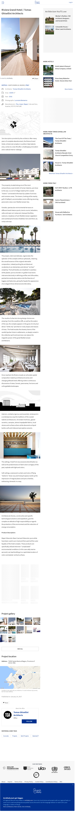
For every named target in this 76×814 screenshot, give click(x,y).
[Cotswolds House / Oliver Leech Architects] (49, 30)
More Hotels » (69, 89)
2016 (10, 97)
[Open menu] (2, 2)
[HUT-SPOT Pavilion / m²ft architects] (48, 192)
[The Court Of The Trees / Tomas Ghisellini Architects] (48, 142)
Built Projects (25, 736)
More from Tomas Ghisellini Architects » (61, 173)
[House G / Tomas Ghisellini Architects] (48, 167)
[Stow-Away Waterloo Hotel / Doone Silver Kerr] (48, 82)
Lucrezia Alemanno (21, 100)
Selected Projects (37, 736)
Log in (71, 2)
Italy (27, 85)
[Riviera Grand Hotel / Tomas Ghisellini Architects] (3, 621)
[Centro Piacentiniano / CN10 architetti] (48, 204)
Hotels (4, 85)
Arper (21, 104)
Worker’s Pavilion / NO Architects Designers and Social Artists (63, 18)
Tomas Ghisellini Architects (22, 89)
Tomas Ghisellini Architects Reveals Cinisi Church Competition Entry (64, 153)
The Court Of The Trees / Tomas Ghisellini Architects (63, 140)
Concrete (6, 736)
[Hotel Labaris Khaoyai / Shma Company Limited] (48, 70)
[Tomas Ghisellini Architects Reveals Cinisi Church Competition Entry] (48, 154)
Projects (14, 736)
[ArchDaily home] (37, 2)
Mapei (26, 104)
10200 (11, 93)
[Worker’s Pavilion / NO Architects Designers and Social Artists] (49, 19)
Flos (17, 104)
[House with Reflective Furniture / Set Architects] (48, 216)
